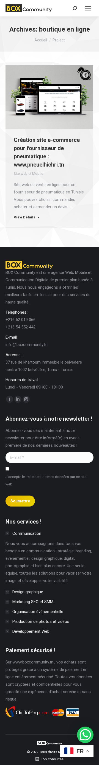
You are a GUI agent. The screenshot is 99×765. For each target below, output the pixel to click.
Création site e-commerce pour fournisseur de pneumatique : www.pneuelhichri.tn (47, 152)
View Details (24, 217)
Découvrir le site (35, 97)
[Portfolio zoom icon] (49, 97)
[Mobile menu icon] (88, 8)
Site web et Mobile (28, 173)
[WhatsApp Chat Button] (85, 735)
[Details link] (64, 97)
